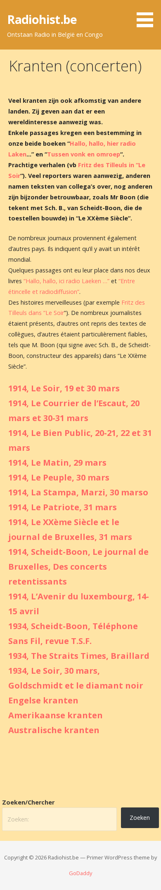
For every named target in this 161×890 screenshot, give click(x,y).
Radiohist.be (42, 19)
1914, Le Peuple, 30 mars (58, 477)
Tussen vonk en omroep (83, 154)
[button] (148, 15)
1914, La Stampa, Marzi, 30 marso (78, 492)
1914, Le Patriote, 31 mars (62, 507)
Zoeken (140, 817)
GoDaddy (80, 873)
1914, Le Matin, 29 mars (57, 462)
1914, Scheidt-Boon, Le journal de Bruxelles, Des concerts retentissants (78, 566)
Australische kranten (53, 730)
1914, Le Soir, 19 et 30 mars (64, 388)
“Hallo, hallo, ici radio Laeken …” (66, 281)
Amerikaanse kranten (55, 715)
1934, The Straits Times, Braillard (78, 655)
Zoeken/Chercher (28, 802)
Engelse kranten (43, 700)
